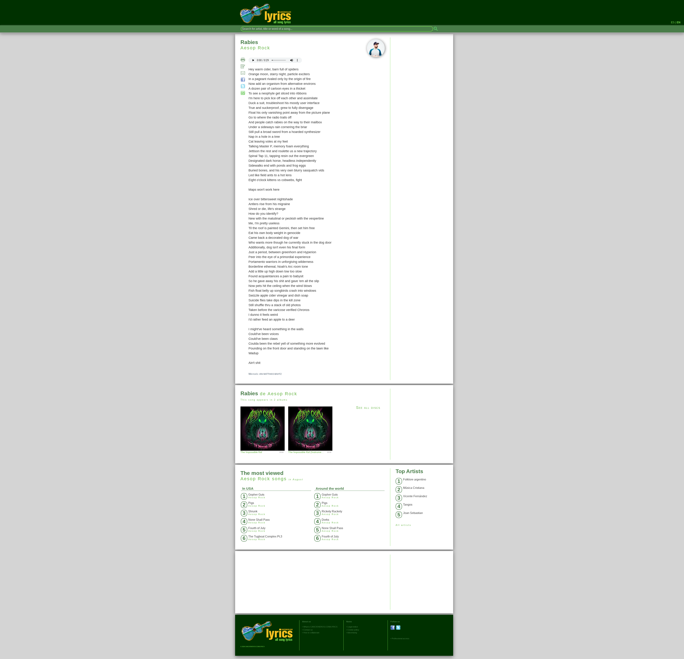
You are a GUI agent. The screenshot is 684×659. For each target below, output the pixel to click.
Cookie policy (353, 630)
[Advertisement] (421, 414)
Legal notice (353, 627)
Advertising (352, 633)
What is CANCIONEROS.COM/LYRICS (320, 627)
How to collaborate (311, 633)
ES (673, 22)
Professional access (400, 638)
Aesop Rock (255, 47)
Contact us (308, 630)
